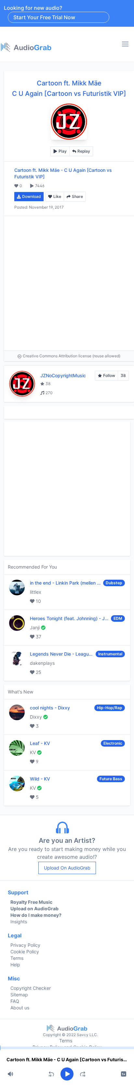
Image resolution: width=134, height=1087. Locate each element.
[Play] (67, 1073)
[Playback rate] (123, 1074)
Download (31, 196)
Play (63, 151)
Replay (83, 151)
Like (57, 196)
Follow (109, 375)
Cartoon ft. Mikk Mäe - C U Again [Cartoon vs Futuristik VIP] (67, 1059)
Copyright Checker (30, 988)
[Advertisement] (67, 283)
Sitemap (19, 994)
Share (77, 196)
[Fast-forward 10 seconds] (83, 1074)
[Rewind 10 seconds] (51, 1074)
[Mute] (10, 1074)
